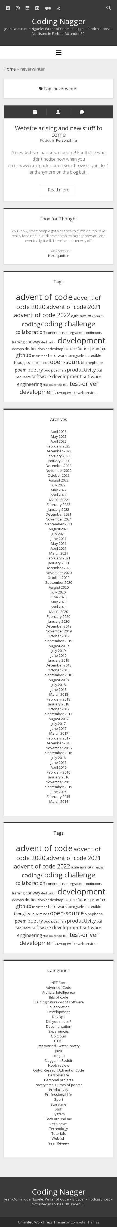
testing (61, 393)
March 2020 (58, 611)
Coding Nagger (58, 21)
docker (31, 348)
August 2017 (59, 718)
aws (83, 315)
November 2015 (59, 782)
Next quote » (58, 255)
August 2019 (59, 645)
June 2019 (58, 655)
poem (20, 370)
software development (57, 376)
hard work (57, 355)
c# (89, 315)
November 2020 (59, 572)
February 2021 (58, 558)
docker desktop (50, 348)
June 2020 (58, 597)
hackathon (39, 356)
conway (33, 342)
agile (75, 315)
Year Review (58, 1143)
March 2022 (58, 499)
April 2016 (58, 767)
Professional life (58, 1094)
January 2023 (58, 460)
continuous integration (65, 332)
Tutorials (58, 1133)
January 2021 (58, 563)
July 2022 (58, 485)
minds (44, 362)
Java (58, 1050)
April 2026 (58, 431)
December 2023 (58, 451)
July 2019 (58, 650)
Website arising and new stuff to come (58, 131)
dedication (49, 342)
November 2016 (59, 747)
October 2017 (58, 709)
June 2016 (58, 762)
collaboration (30, 332)
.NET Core (58, 982)
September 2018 (58, 674)
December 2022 (58, 465)
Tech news (58, 1123)
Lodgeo (59, 1055)
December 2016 (58, 743)
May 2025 (58, 436)
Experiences (58, 1031)
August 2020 (59, 587)
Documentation (58, 1026)
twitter (72, 392)
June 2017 (58, 728)
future (70, 348)
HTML (58, 1041)
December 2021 (58, 514)
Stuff (59, 1109)
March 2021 (58, 553)
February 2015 (58, 796)
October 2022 (58, 475)
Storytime (58, 1104)
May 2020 (58, 601)
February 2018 (58, 699)
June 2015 (58, 791)
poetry (35, 369)
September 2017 (58, 713)
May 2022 (58, 490)
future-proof (89, 348)
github (23, 355)
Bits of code (58, 997)
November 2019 (59, 631)
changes (97, 316)
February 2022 (58, 504)
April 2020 (58, 606)
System (59, 1114)
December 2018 (58, 665)
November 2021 (59, 519)
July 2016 (58, 757)
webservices (87, 392)
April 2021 (58, 548)
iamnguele (75, 355)
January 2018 (58, 704)
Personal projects (58, 1079)
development (81, 340)
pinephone (94, 362)
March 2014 (58, 801)
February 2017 (58, 738)
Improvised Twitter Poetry (59, 1045)
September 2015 (58, 786)
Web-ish (58, 1138)
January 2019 (58, 660)
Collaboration (58, 1006)
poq (47, 370)
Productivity (58, 1089)
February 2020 (58, 616)
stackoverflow (52, 385)
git (103, 348)
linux (35, 362)
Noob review (58, 1065)
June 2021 (58, 538)
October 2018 (58, 670)
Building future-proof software (58, 1002)
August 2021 (59, 528)
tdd (66, 384)
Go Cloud (58, 1036)
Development (58, 1011)
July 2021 (58, 533)
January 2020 (58, 621)
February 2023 (58, 455)
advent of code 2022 (42, 315)
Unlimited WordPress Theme (41, 1222)
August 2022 (59, 480)
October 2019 (58, 636)
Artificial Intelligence (58, 992)
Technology (58, 1128)
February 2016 (58, 772)
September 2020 (58, 582)
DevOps (58, 1016)
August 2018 (59, 679)
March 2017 (58, 733)
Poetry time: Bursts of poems (58, 1084)
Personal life (66, 140)
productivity (81, 369)
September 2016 (58, 752)
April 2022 (58, 494)
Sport (58, 1099)
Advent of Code (58, 987)
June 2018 (58, 689)
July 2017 (58, 723)
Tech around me (58, 1118)
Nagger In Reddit (58, 1060)
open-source (67, 362)
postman (58, 370)
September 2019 (58, 640)
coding (31, 324)
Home (10, 69)
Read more (62, 191)
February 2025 (58, 446)
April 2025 (58, 441)
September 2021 (58, 524)
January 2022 (58, 509)
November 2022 (59, 470)
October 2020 (58, 577)
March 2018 (58, 694)
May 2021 (58, 543)
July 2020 (58, 592)
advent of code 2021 (73, 307)
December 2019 (58, 626)
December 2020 (58, 567)
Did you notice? (58, 1021)
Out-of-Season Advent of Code (58, 1070)
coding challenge (68, 324)
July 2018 (58, 684)
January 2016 (58, 777)
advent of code (44, 296)
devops (18, 349)
